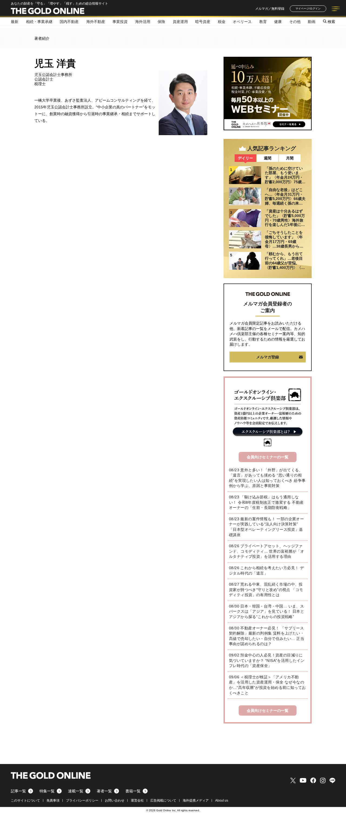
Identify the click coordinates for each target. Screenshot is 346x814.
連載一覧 (75, 791)
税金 (221, 21)
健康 (278, 21)
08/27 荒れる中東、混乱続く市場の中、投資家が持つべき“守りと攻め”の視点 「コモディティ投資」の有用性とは (266, 589)
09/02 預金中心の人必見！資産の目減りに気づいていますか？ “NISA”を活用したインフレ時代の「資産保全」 (266, 660)
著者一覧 (104, 791)
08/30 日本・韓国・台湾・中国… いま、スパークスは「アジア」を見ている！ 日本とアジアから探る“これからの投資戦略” (266, 611)
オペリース (242, 21)
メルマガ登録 (267, 357)
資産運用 (180, 21)
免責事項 (52, 800)
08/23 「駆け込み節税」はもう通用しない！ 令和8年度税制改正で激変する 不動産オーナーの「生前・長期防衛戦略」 (266, 502)
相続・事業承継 (39, 21)
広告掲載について (163, 800)
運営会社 (137, 800)
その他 (295, 21)
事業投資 (120, 21)
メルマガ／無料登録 (269, 8)
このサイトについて (25, 800)
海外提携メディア (196, 800)
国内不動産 (69, 21)
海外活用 (142, 21)
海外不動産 (95, 21)
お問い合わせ (114, 800)
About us (221, 800)
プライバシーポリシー (82, 800)
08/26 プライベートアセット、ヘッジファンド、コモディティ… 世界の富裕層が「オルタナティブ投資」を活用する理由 (266, 551)
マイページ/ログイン (308, 8)
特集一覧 (47, 791)
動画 (311, 21)
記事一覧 (18, 791)
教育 (263, 21)
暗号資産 (202, 21)
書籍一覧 (133, 791)
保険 (161, 21)
